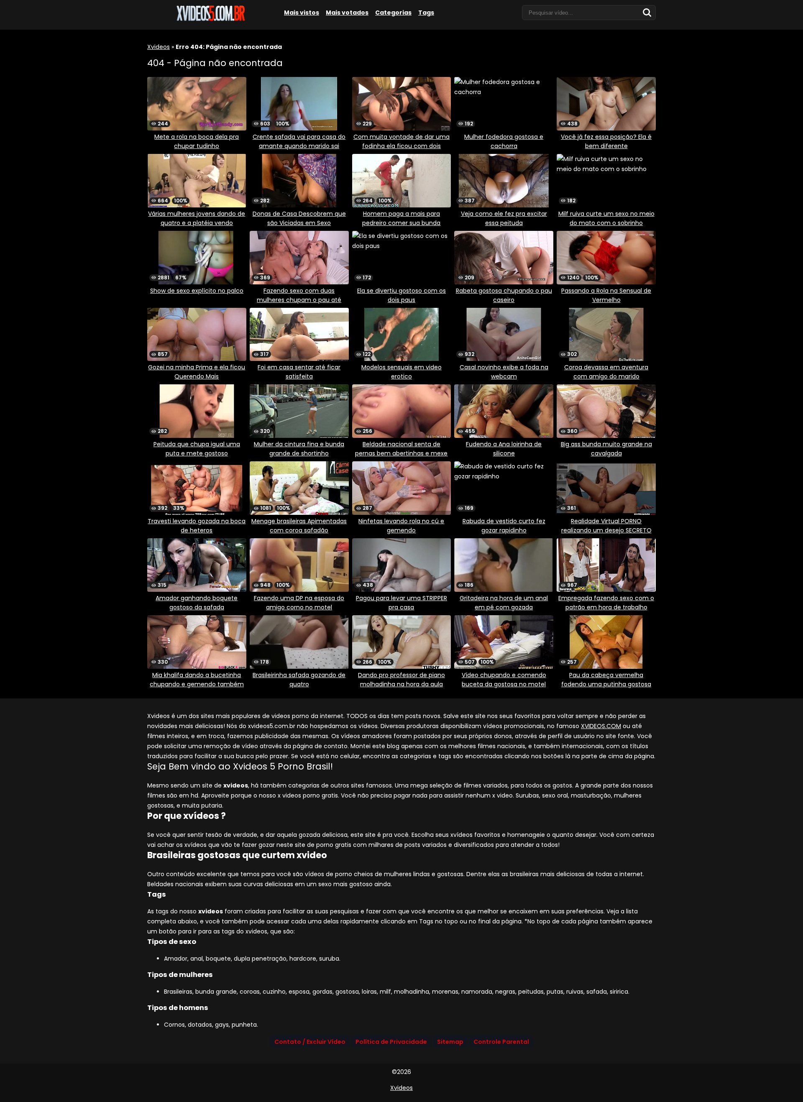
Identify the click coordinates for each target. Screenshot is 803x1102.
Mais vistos (301, 12)
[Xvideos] (210, 19)
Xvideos (158, 47)
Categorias (393, 12)
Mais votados (347, 12)
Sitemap (450, 1042)
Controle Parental (501, 1042)
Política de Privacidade (391, 1042)
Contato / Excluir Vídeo (309, 1042)
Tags (426, 12)
